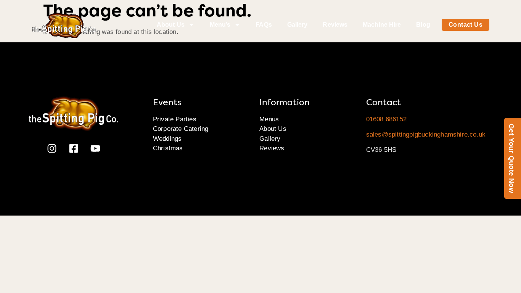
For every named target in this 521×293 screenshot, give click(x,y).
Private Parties (174, 119)
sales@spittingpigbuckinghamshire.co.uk (426, 134)
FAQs (264, 24)
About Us (171, 24)
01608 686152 (386, 119)
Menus (269, 119)
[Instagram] (52, 148)
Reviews (335, 24)
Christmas (168, 148)
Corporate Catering (181, 128)
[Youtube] (95, 148)
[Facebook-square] (74, 148)
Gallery (297, 24)
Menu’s (220, 24)
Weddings (167, 138)
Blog (423, 24)
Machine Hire (382, 24)
